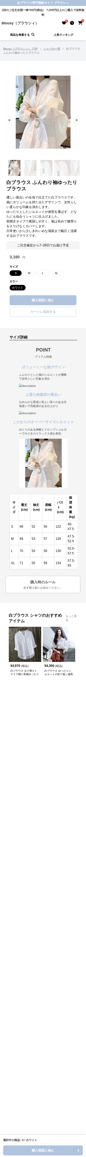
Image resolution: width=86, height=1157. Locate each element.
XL (56, 273)
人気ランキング (63, 34)
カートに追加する (43, 311)
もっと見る (71, 618)
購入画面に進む (43, 300)
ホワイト (17, 287)
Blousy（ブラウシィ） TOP (20, 48)
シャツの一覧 (52, 48)
